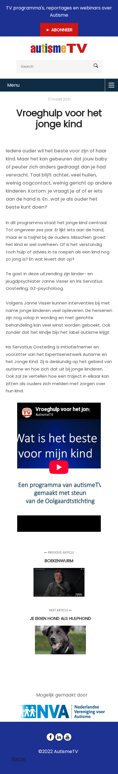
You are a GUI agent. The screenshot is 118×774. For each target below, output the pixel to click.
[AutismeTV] (59, 48)
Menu (13, 85)
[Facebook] (50, 737)
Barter (18, 759)
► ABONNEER (59, 30)
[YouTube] (67, 737)
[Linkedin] (59, 737)
